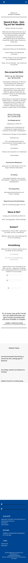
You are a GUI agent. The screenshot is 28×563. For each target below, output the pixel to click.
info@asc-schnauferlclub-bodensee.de (13, 533)
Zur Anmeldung (14, 254)
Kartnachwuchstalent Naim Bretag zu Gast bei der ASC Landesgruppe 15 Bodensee (12, 358)
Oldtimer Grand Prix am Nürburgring (12, 381)
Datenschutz (4, 543)
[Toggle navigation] (26, 2)
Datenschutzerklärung (16, 471)
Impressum (4, 545)
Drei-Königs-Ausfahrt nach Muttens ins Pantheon (13, 371)
